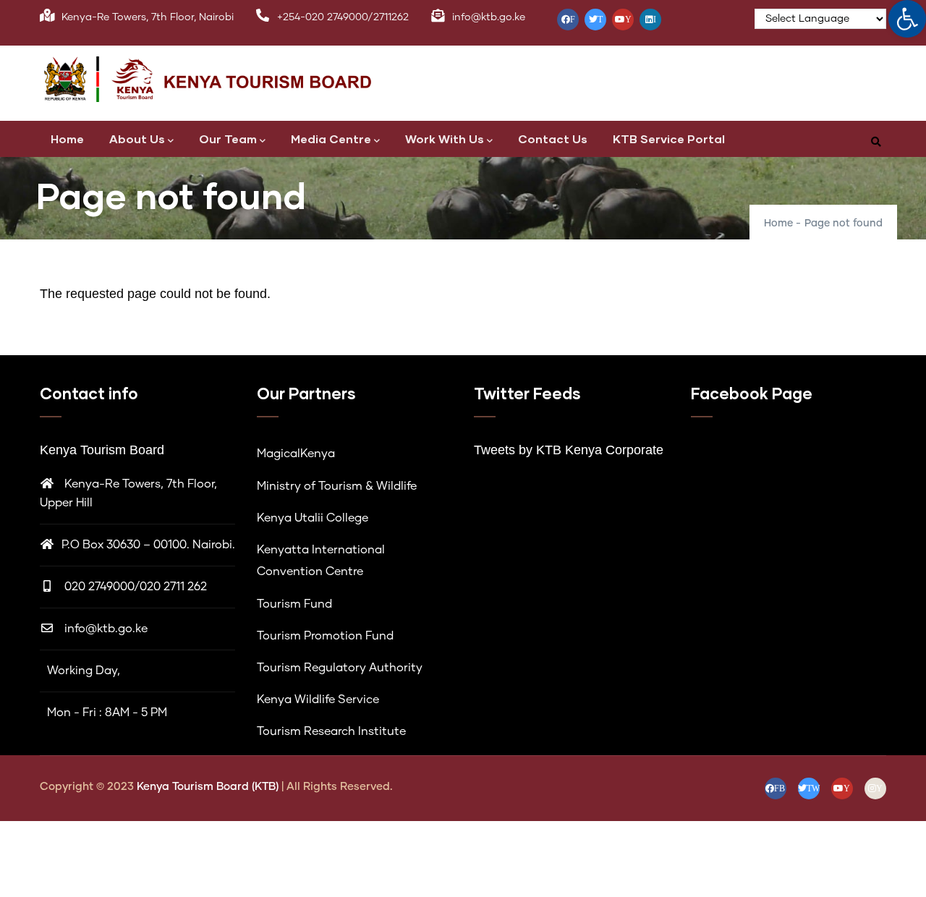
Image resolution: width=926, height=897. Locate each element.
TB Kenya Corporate (604, 450)
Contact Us (552, 138)
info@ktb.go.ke (106, 628)
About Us (137, 138)
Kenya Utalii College (312, 518)
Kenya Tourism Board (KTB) (209, 786)
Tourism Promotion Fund (325, 636)
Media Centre (331, 138)
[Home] (224, 79)
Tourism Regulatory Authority (339, 667)
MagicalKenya (296, 453)
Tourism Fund (294, 604)
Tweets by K (509, 450)
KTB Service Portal (669, 138)
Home (67, 138)
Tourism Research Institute (331, 731)
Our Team (228, 138)
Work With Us (444, 138)
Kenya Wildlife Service (318, 699)
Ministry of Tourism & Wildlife (337, 486)
